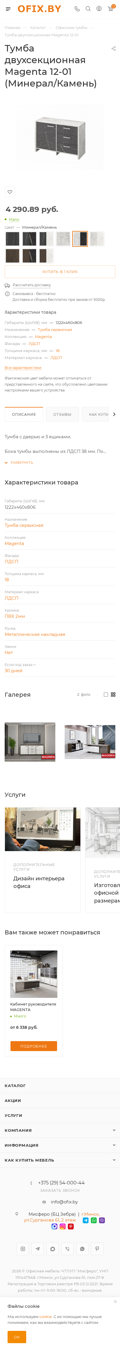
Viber (67, 1249)
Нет (9, 652)
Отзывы (62, 414)
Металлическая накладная (35, 634)
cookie (45, 1316)
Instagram (23, 1249)
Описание (24, 414)
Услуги (13, 1115)
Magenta (43, 336)
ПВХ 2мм (15, 616)
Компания (18, 1130)
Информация (22, 1145)
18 (57, 350)
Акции (13, 1100)
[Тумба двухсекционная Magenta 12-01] (30, 742)
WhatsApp (82, 1249)
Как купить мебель (29, 1160)
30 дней (13, 670)
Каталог (15, 1085)
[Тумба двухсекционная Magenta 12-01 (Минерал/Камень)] (60, 137)
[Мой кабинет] (99, 9)
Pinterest (97, 1249)
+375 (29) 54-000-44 (61, 1183)
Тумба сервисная (55, 329)
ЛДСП (34, 343)
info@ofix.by (64, 1202)
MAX (52, 1249)
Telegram (37, 1249)
